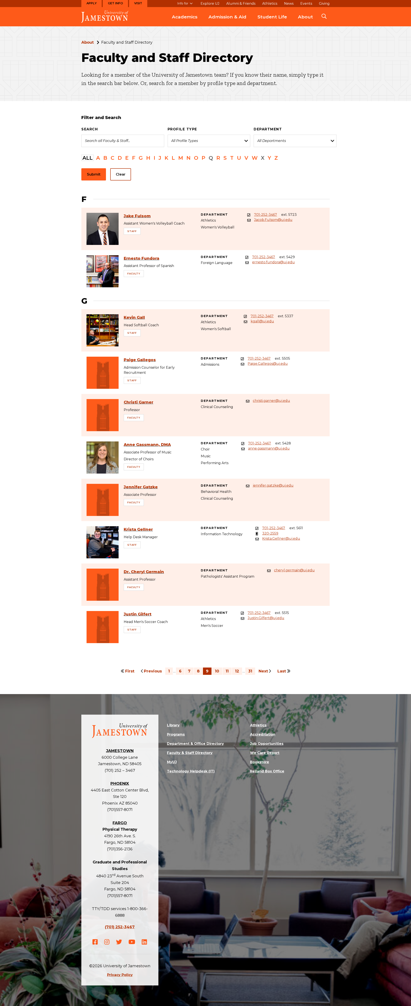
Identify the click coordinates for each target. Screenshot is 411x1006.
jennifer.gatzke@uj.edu (273, 485)
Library (173, 725)
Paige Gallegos (140, 360)
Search (89, 129)
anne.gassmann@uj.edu (269, 448)
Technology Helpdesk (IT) (191, 771)
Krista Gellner (138, 529)
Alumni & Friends (240, 3)
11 (227, 671)
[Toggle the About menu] (305, 21)
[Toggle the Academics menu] (184, 21)
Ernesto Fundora (141, 258)
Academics (184, 16)
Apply (91, 3)
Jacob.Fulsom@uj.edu (273, 220)
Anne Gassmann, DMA (147, 444)
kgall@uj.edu (262, 321)
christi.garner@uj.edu (271, 400)
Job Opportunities (266, 744)
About (305, 16)
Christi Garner (138, 402)
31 (250, 671)
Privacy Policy (120, 975)
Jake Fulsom (137, 216)
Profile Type (182, 129)
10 (217, 671)
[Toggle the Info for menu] (185, 5)
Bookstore (259, 762)
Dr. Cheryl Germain (144, 571)
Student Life (272, 16)
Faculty (133, 273)
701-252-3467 (265, 214)
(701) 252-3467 (120, 927)
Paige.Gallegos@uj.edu (268, 363)
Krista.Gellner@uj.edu (281, 538)
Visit (138, 3)
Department (268, 129)
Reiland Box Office (267, 771)
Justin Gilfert (137, 614)
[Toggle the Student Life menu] (272, 21)
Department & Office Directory (195, 744)
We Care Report (264, 753)
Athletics (269, 3)
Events (306, 3)
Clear (120, 174)
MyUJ (172, 762)
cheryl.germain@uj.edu (294, 570)
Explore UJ (210, 3)
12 (237, 671)
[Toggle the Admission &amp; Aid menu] (227, 21)
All (87, 158)
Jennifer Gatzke (141, 487)
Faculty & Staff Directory (190, 753)
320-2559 (270, 533)
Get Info (115, 3)
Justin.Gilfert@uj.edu (266, 618)
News (288, 3)
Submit (93, 174)
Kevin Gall (134, 317)
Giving (324, 3)
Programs (176, 734)
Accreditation (262, 734)
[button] (324, 17)
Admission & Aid (227, 16)
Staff (132, 231)
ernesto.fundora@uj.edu (273, 262)
